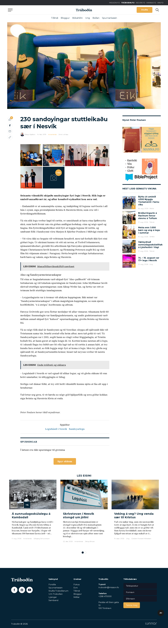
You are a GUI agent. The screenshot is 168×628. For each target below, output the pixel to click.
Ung (87, 18)
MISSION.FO (114, 3)
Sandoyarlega (77, 428)
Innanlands (52, 134)
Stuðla (144, 10)
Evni (76, 587)
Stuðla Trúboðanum (58, 591)
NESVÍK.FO (140, 3)
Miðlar (77, 597)
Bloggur (65, 18)
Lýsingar (53, 597)
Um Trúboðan (56, 594)
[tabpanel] (32, 514)
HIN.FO (160, 3)
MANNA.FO (151, 3)
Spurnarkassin (109, 18)
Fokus (77, 584)
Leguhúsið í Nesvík (56, 428)
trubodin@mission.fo (108, 587)
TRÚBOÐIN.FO (128, 3)
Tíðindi (54, 18)
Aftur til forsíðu (32, 10)
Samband (53, 600)
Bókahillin (77, 18)
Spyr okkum (64, 461)
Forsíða (52, 584)
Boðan (96, 18)
